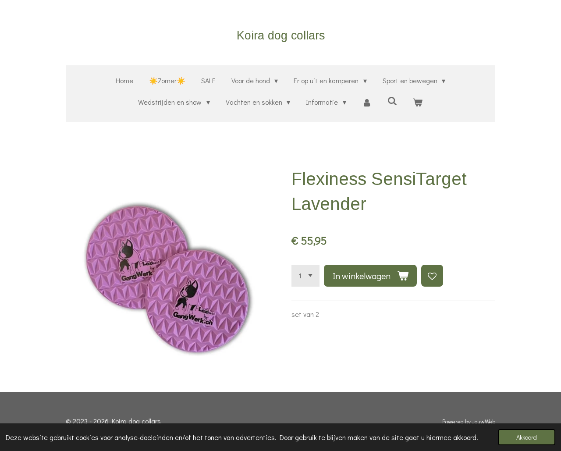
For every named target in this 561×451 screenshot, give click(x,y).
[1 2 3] (305, 276)
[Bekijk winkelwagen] (417, 102)
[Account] (366, 102)
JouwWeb (483, 422)
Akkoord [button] (526, 437)
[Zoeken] (392, 100)
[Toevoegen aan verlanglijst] (432, 276)
